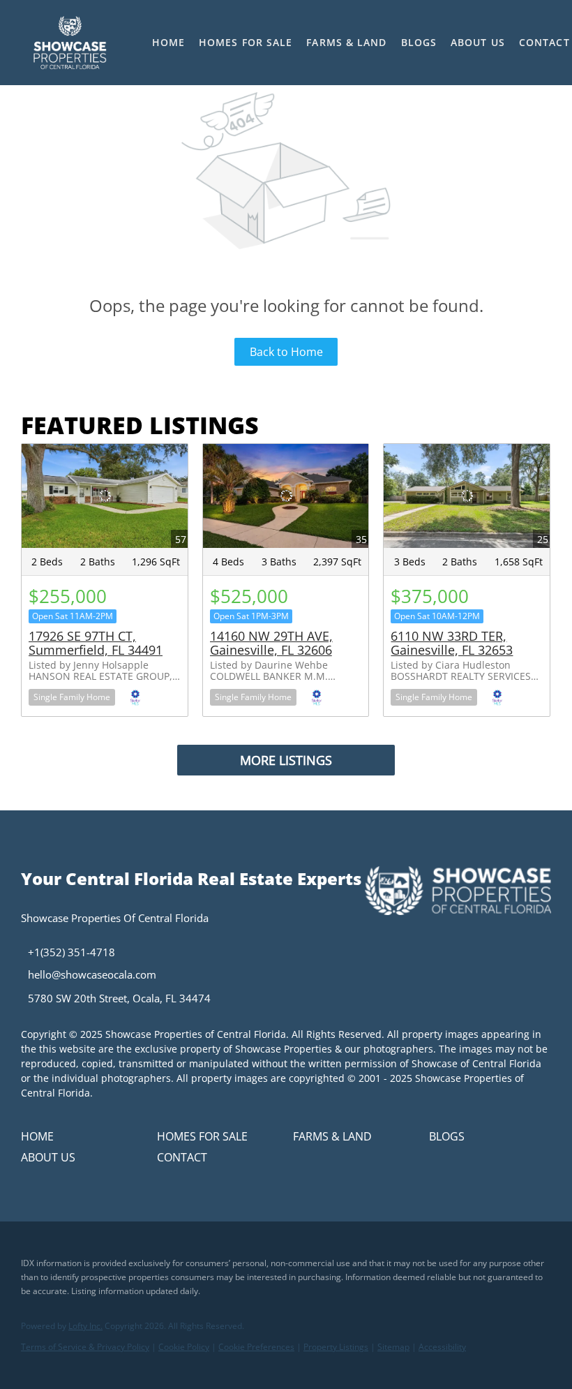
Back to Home (286, 351)
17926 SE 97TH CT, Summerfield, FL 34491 (96, 642)
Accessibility (442, 1347)
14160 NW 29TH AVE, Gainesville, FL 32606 (271, 642)
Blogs (419, 42)
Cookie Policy (183, 1347)
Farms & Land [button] (346, 42)
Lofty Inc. (85, 1326)
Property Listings (335, 1347)
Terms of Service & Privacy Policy (85, 1347)
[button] (69, 42)
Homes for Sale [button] (245, 42)
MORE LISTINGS (286, 760)
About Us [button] (478, 42)
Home (168, 42)
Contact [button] (544, 42)
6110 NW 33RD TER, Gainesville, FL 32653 (452, 642)
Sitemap (393, 1347)
